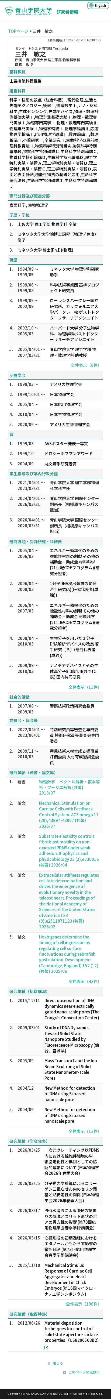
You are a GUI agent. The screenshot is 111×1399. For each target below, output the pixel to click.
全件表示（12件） (85, 1131)
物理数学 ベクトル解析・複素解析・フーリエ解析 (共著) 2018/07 (69, 787)
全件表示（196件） (84, 1304)
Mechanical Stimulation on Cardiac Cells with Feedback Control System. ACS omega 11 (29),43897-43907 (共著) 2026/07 (69, 814)
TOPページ (18, 31)
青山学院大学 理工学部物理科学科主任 (74, 485)
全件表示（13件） (85, 687)
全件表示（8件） (86, 365)
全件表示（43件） (85, 981)
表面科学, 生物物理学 (28, 205)
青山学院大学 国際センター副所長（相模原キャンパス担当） (74, 504)
